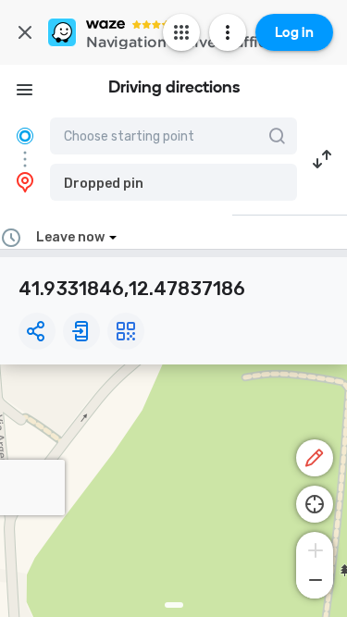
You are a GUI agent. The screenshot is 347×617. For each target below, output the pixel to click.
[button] (173, 182)
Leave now (70, 237)
